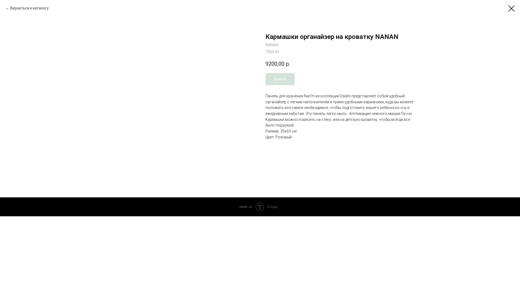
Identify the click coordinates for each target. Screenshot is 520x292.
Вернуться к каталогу (29, 8)
